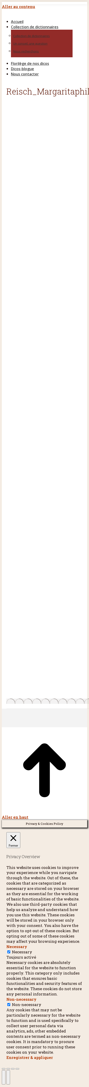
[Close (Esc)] (3, 1069)
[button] (40, 14)
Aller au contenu (18, 6)
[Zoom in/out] (17, 1069)
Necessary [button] (16, 946)
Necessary (22, 952)
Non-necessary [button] (21, 999)
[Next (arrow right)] (8, 1077)
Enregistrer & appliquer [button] (29, 1057)
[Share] (8, 1069)
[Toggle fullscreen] (13, 1069)
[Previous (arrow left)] (3, 1077)
